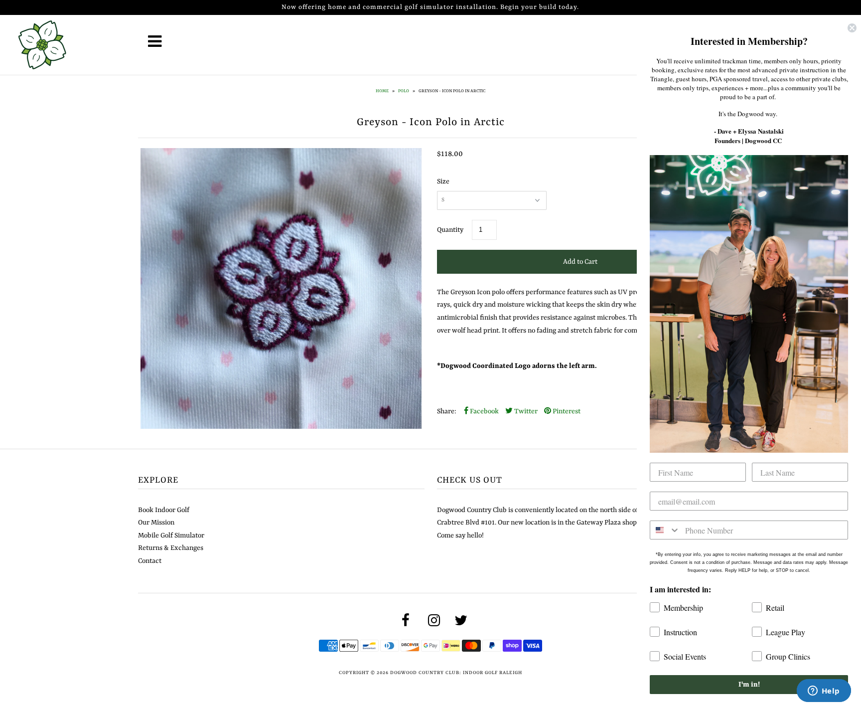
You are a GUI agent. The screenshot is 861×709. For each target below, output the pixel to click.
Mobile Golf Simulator (171, 535)
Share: (446, 411)
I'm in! (749, 685)
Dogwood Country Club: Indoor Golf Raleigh (456, 673)
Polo (403, 91)
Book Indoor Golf (163, 510)
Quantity (450, 230)
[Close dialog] (852, 28)
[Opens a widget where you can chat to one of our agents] (823, 691)
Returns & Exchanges (170, 548)
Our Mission (156, 523)
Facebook (483, 411)
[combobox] (665, 530)
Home (382, 91)
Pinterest (565, 411)
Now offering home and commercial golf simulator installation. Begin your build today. (430, 7)
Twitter (525, 411)
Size (443, 181)
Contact (149, 561)
